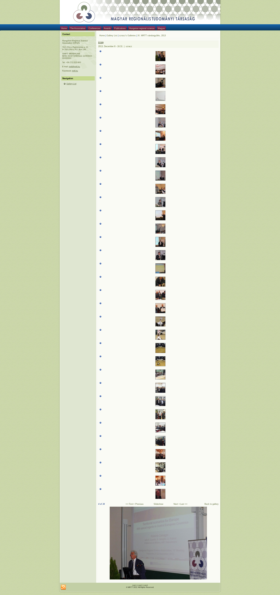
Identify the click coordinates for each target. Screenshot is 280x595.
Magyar (161, 28)
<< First (129, 504)
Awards (107, 28)
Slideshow (158, 504)
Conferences (94, 28)
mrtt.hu (75, 71)
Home (64, 28)
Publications (120, 28)
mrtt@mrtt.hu (74, 67)
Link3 (146, 585)
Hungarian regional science (141, 28)
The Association (77, 28)
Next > (177, 504)
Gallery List (71, 84)
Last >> (183, 504)
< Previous (138, 504)
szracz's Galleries (127, 35)
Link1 (134, 585)
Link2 (140, 585)
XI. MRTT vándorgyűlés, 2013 (152, 35)
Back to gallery (211, 504)
